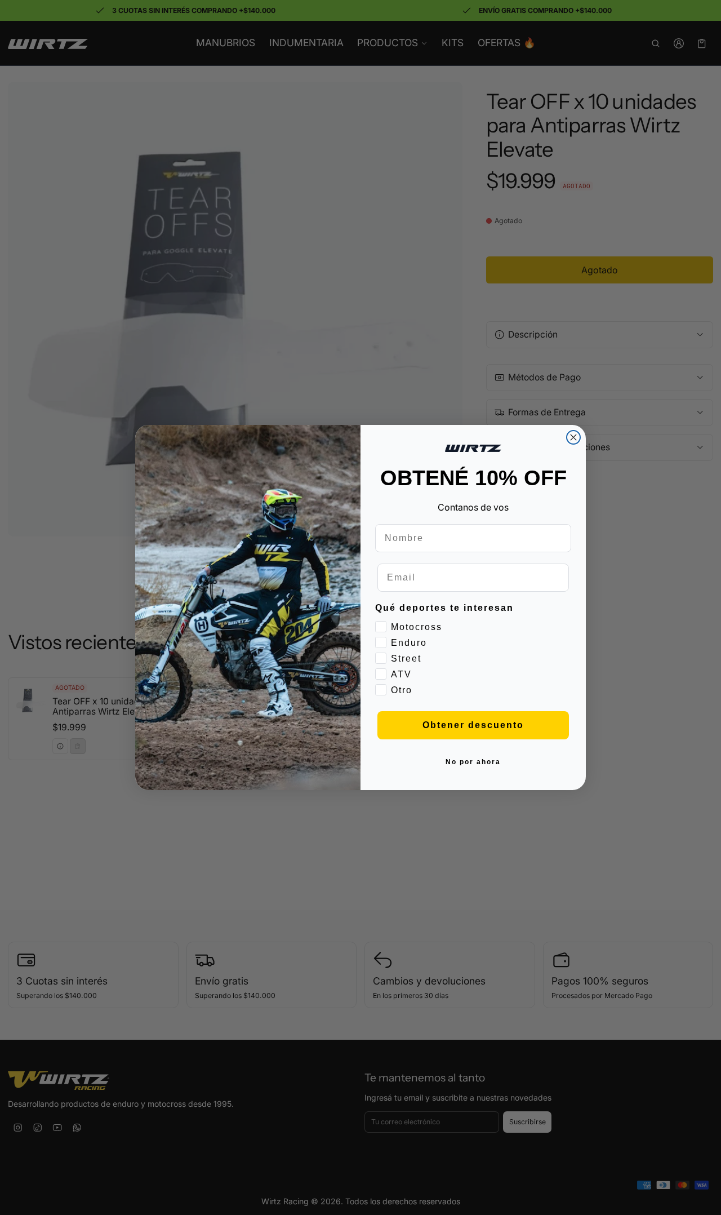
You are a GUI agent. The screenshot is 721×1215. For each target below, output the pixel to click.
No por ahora (473, 762)
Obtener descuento (473, 725)
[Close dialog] (573, 437)
